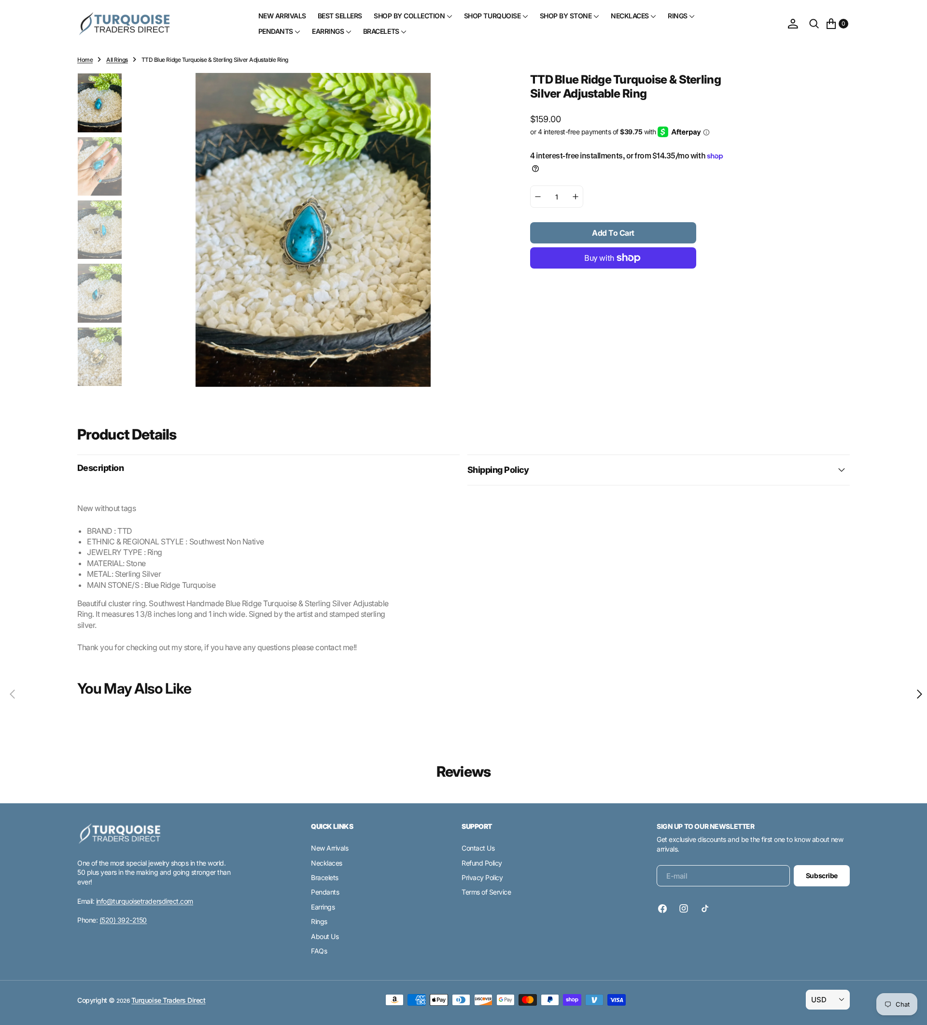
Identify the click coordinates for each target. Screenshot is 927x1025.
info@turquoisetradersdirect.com (144, 901)
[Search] (814, 23)
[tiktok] (705, 908)
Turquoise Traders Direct (168, 1000)
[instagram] (683, 908)
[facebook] (665, 908)
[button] (792, 23)
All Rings (117, 59)
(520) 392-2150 (123, 920)
